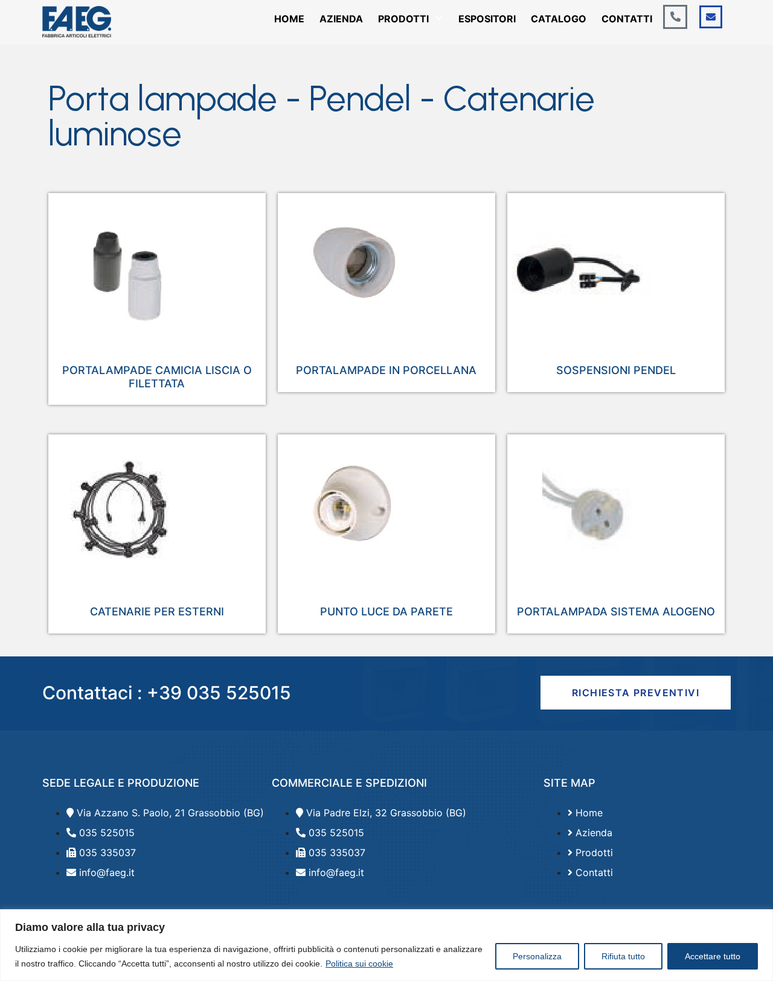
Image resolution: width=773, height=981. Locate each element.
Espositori (487, 19)
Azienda (341, 19)
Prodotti (403, 19)
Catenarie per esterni (157, 611)
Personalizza (537, 956)
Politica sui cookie (359, 963)
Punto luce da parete (386, 611)
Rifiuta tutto (623, 956)
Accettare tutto (712, 956)
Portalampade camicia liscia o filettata (157, 377)
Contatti (626, 19)
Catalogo (558, 19)
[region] (386, 945)
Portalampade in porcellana (386, 370)
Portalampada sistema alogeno (616, 611)
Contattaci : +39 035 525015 (166, 692)
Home (289, 19)
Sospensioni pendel (616, 370)
